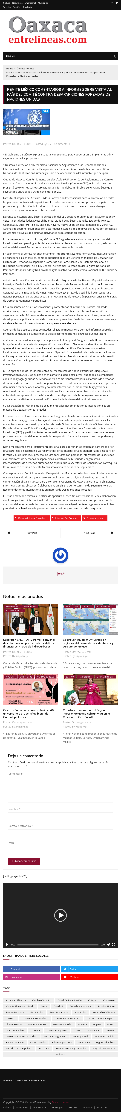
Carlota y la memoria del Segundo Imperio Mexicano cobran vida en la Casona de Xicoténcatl (86, 713)
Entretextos (30, 606)
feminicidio (36, 1012)
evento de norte (15, 1012)
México (111, 1024)
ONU (77, 1030)
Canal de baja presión (70, 1000)
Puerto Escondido (104, 1036)
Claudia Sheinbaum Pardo (20, 1006)
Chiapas (92, 1000)
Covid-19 (58, 1006)
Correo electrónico (21, 826)
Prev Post (32, 532)
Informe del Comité (66, 518)
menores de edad (62, 1024)
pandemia (93, 1030)
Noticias (88, 606)
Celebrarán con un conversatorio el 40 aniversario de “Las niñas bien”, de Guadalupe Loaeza (28, 713)
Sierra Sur (44, 1048)
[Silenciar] (108, 944)
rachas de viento (15, 1042)
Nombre (14, 809)
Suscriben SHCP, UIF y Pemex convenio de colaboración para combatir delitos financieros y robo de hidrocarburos (29, 643)
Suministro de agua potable (71, 1048)
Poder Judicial (80, 1036)
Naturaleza (17, 3)
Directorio (27, 7)
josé (49, 144)
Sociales (7, 7)
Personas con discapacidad (21, 1036)
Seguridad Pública (105, 1042)
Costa (44, 1006)
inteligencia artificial (67, 1018)
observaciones (95, 518)
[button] (60, 915)
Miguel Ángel (22, 656)
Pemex (110, 1030)
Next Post (89, 532)
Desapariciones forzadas (31, 518)
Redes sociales (38, 1042)
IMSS (10, 1018)
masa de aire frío (37, 1024)
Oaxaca (36, 1030)
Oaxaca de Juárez (57, 1030)
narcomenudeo (15, 1030)
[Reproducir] (7, 944)
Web (11, 843)
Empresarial (30, 3)
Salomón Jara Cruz (62, 1042)
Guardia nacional (58, 1012)
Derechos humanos (80, 1006)
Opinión (16, 7)
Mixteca (82, 1024)
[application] (60, 915)
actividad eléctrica (16, 1000)
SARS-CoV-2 (83, 1042)
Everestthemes (61, 1102)
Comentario (17, 773)
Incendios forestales (35, 1018)
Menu (11, 56)
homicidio (80, 1012)
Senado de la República (19, 1048)
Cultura (6, 3)
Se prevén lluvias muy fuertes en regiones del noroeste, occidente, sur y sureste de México (88, 643)
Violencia (60, 1054)
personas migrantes (54, 1036)
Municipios (43, 3)
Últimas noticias (14, 610)
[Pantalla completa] (113, 944)
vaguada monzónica (104, 1048)
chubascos (109, 1000)
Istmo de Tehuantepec (101, 1018)
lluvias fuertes (14, 1024)
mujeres (97, 1024)
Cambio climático (41, 1000)
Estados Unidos (106, 1006)
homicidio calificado (103, 1012)
